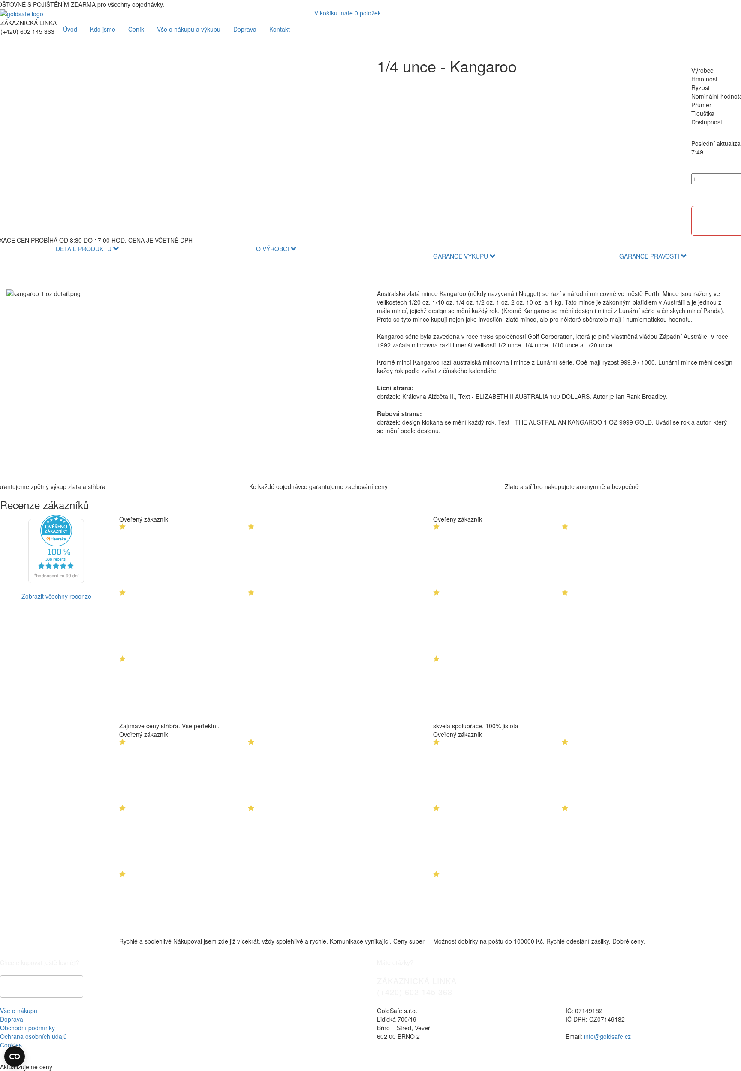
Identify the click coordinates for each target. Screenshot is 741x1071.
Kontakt (279, 29)
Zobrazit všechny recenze (56, 596)
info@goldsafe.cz (607, 1036)
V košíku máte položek (347, 13)
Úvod (70, 29)
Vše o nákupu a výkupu (188, 29)
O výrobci (273, 248)
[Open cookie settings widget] (14, 1056)
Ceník (136, 29)
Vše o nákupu (18, 1010)
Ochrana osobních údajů (33, 1036)
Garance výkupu (461, 256)
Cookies (11, 1045)
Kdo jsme (102, 29)
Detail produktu (84, 248)
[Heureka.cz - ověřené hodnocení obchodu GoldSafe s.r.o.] (56, 548)
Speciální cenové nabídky (41, 986)
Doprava (244, 29)
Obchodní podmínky (27, 1027)
